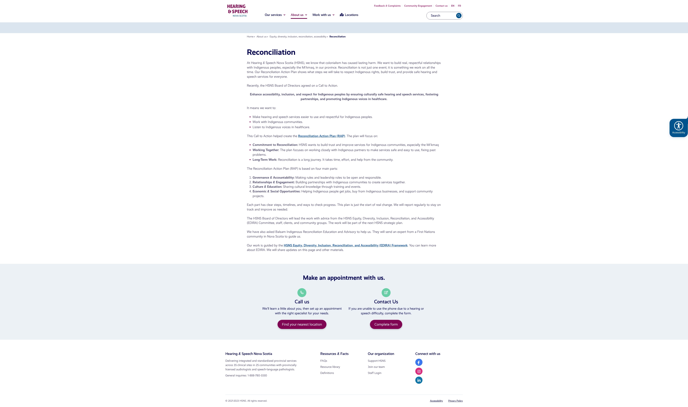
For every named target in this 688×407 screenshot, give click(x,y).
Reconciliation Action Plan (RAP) (321, 136)
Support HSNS (377, 360)
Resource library (330, 367)
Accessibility (436, 400)
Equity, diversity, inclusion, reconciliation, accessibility (298, 36)
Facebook (418, 362)
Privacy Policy (455, 400)
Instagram (418, 371)
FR (459, 5)
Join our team (376, 367)
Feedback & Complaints (387, 5)
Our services (273, 15)
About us (297, 15)
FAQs (323, 360)
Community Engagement (418, 5)
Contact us (442, 5)
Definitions (327, 373)
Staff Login (374, 373)
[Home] (237, 11)
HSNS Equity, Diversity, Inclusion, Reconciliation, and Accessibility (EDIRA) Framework (346, 245)
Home (250, 36)
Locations (351, 15)
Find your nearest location (302, 324)
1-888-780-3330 (257, 375)
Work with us (321, 15)
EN (452, 5)
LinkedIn (418, 380)
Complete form (386, 324)
